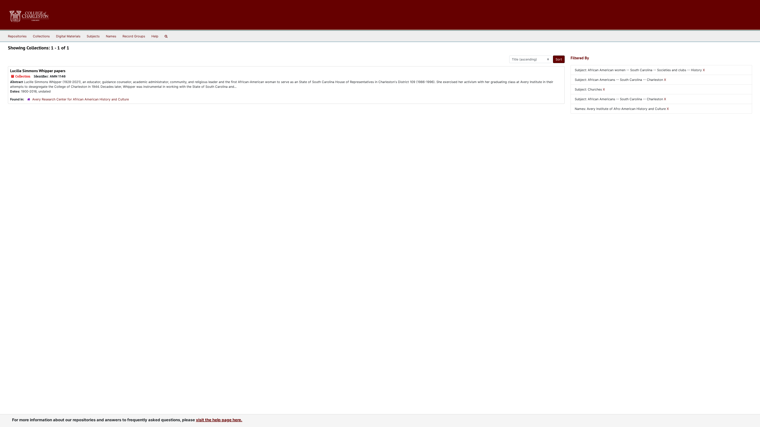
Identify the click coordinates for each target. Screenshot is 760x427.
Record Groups (134, 36)
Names (111, 36)
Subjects (93, 36)
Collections (41, 36)
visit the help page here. (219, 420)
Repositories (17, 36)
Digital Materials (68, 36)
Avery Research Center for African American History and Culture (80, 99)
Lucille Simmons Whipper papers (37, 70)
